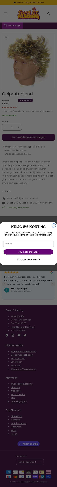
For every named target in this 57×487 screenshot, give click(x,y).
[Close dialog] (54, 225)
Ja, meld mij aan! (28, 252)
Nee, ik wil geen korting (28, 260)
